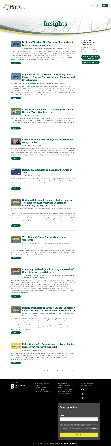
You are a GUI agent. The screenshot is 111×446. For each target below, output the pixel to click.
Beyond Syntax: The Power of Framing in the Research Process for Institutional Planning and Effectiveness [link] (48, 77)
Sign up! (79, 435)
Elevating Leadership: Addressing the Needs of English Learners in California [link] (48, 270)
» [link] (70, 371)
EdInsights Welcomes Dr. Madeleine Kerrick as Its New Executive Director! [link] (48, 111)
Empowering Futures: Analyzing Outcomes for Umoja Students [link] (47, 141)
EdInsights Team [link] (29, 115)
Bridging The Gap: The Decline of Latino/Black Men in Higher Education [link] (47, 43)
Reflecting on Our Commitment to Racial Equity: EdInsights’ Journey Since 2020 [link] (48, 345)
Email (62, 415)
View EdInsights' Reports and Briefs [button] (90, 57)
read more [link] (14, 63)
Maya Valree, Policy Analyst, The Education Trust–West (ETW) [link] (43, 243)
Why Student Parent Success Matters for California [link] (44, 238)
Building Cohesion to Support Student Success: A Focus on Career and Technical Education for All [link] (48, 309)
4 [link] (62, 371)
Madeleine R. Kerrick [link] (30, 350)
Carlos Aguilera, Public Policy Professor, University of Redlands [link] (43, 48)
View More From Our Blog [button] (91, 62)
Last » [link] (74, 371)
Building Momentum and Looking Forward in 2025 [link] (47, 171)
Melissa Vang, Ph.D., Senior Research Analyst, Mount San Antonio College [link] (35, 83)
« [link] (52, 371)
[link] (14, 10)
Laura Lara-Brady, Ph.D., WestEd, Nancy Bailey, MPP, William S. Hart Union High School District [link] (42, 209)
